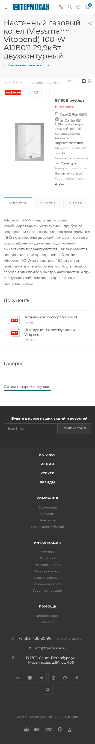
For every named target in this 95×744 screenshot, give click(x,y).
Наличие (47, 202)
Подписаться (75, 428)
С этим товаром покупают (27, 386)
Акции (47, 464)
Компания (47, 498)
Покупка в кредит (48, 571)
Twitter (42, 678)
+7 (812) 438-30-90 (35, 638)
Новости (47, 514)
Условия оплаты (47, 565)
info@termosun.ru (51, 648)
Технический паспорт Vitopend (50, 317)
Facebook (30, 678)
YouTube (65, 678)
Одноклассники (77, 678)
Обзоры (47, 622)
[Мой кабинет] (78, 7)
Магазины (47, 552)
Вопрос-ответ (47, 615)
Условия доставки (48, 577)
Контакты (47, 520)
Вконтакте (18, 678)
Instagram (53, 678)
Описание (18, 202)
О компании (47, 507)
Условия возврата (48, 584)
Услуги (48, 473)
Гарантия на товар (47, 590)
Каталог (47, 454)
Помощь (47, 606)
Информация (47, 542)
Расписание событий (47, 527)
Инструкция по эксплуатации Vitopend (49, 332)
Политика (47, 558)
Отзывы (75, 202)
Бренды (47, 482)
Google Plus (48, 690)
